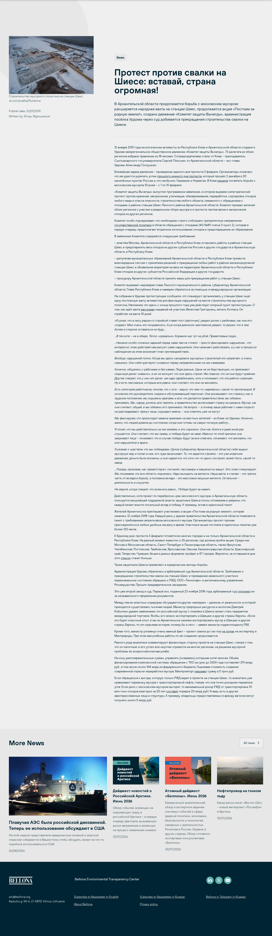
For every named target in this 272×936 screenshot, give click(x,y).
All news (249, 743)
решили (223, 180)
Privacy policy (149, 904)
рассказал (148, 309)
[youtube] (227, 880)
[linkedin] (210, 880)
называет (200, 671)
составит (172, 691)
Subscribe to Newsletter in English (96, 896)
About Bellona (83, 904)
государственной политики (133, 225)
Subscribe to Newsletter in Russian (162, 896)
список (126, 558)
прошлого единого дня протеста (179, 176)
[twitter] (219, 880)
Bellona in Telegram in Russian (226, 896)
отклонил (244, 591)
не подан (228, 631)
